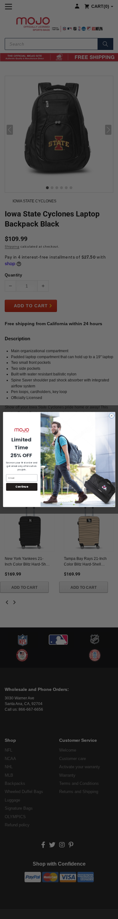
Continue (21, 487)
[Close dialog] (111, 415)
